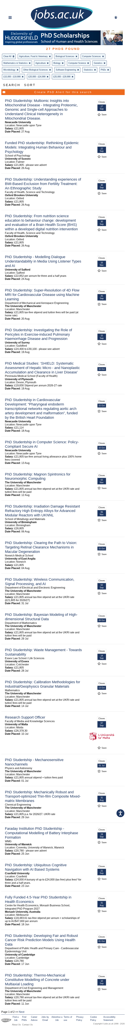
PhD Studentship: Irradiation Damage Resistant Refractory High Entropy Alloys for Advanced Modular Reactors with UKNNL (42, 510)
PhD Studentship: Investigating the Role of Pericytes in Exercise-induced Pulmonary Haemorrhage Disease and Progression (38, 334)
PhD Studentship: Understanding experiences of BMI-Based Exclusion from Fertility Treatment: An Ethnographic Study (43, 183)
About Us (16, 1024)
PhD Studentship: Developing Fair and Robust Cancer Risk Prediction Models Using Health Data (41, 940)
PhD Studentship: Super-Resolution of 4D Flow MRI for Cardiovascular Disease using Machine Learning (42, 294)
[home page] (62, 28)
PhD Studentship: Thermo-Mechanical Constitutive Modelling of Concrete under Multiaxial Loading (37, 979)
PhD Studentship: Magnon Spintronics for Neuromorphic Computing (37, 476)
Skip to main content (13, 2)
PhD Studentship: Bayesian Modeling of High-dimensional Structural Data (41, 617)
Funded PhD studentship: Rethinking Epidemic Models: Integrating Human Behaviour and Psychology (42, 147)
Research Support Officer (25, 717)
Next (21, 1011)
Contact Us (27, 1024)
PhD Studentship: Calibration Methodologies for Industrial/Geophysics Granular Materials (42, 684)
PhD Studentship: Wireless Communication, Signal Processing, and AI (39, 581)
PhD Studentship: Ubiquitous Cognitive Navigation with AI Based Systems (36, 867)
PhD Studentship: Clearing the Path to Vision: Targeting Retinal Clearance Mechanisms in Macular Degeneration (41, 547)
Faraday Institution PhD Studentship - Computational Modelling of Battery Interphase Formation (41, 832)
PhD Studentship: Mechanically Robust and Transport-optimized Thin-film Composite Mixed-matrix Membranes (43, 796)
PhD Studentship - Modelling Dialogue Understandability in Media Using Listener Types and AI (43, 261)
